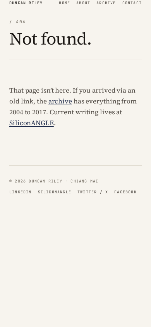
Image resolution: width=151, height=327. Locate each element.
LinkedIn (20, 191)
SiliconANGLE (31, 122)
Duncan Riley (26, 2)
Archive (106, 2)
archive (60, 101)
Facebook (125, 191)
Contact (132, 2)
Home (64, 2)
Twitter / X (92, 191)
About (83, 2)
